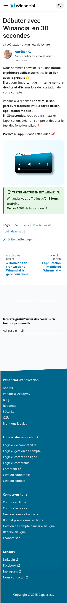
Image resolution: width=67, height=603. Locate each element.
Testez (11, 208)
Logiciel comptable (16, 463)
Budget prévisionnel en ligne (23, 520)
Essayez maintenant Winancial (32, 301)
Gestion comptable (16, 475)
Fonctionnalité (42, 225)
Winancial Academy (16, 394)
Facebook (10, 565)
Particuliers (22, 225)
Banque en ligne (14, 532)
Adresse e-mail (13, 331)
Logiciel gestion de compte (22, 451)
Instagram (10, 571)
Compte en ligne (14, 502)
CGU (6, 418)
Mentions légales (15, 423)
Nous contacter (14, 577)
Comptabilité (12, 469)
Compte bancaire (15, 508)
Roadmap (10, 406)
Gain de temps (14, 231)
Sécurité (9, 412)
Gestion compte (14, 481)
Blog (6, 400)
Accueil (8, 388)
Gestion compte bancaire (21, 514)
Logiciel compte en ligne (20, 457)
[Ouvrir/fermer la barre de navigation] (6, 5)
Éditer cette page (20, 239)
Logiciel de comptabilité (19, 445)
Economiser (11, 538)
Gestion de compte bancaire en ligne (29, 526)
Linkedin (9, 559)
